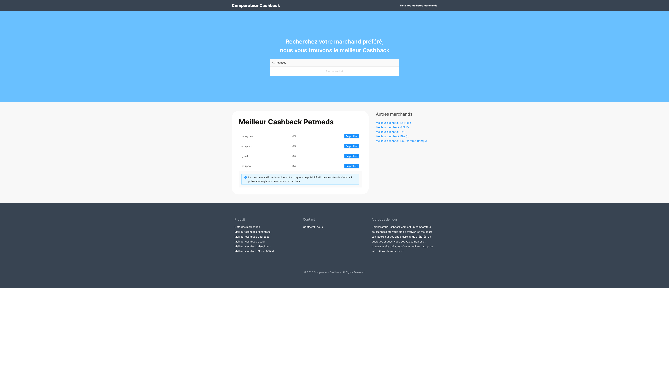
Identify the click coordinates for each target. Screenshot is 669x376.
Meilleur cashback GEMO (392, 127)
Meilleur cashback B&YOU (393, 136)
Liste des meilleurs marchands (418, 5)
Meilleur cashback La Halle (393, 122)
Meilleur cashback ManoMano (252, 246)
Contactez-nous (313, 227)
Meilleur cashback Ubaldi (249, 241)
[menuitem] (419, 5)
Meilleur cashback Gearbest (251, 236)
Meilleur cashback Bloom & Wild (254, 251)
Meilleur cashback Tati (390, 132)
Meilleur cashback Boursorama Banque (401, 141)
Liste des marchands (247, 227)
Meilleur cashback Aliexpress (252, 231)
